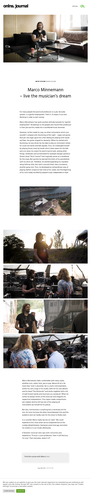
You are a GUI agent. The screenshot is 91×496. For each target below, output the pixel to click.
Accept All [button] (21, 491)
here (47, 456)
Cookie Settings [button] (9, 491)
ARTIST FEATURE (49, 468)
